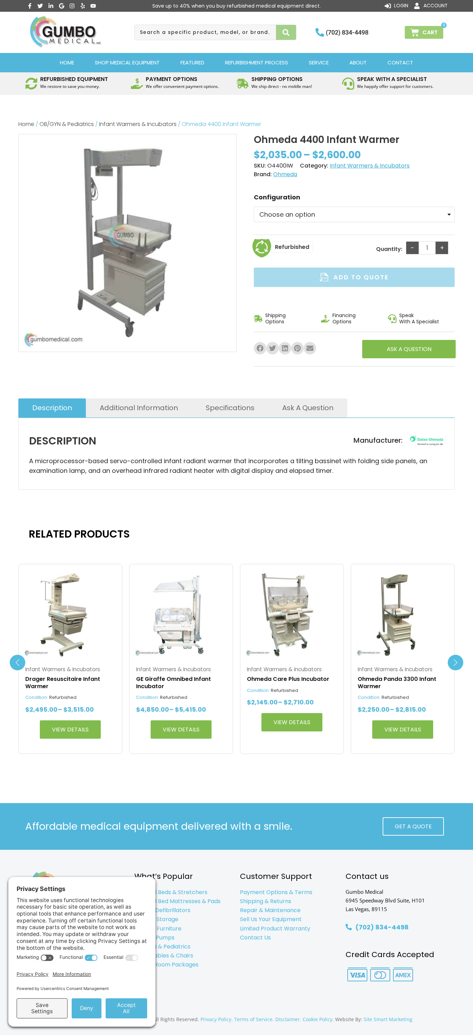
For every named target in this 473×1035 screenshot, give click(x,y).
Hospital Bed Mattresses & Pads (177, 901)
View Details (70, 730)
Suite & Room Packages (166, 965)
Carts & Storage (156, 919)
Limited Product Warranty (275, 929)
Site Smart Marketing (388, 1019)
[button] (260, 348)
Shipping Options (275, 318)
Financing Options (344, 318)
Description (52, 408)
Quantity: (389, 249)
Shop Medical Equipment (127, 62)
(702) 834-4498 (347, 32)
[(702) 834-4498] (319, 32)
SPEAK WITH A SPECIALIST (392, 79)
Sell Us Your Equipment (271, 919)
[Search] (286, 32)
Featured (192, 62)
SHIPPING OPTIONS (277, 79)
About (358, 62)
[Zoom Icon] (127, 243)
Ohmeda (285, 174)
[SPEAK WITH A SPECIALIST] (348, 84)
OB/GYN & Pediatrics (66, 124)
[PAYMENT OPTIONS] (137, 84)
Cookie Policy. (318, 1019)
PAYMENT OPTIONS (171, 79)
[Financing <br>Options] (325, 318)
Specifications (230, 408)
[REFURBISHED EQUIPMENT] (31, 84)
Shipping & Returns (265, 901)
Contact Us (255, 938)
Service (319, 62)
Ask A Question (307, 408)
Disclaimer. (288, 1019)
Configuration (277, 197)
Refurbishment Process (256, 62)
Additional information (139, 408)
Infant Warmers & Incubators (138, 124)
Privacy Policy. (216, 1019)
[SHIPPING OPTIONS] (243, 84)
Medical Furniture (157, 929)
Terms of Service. (254, 1019)
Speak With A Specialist (419, 318)
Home (67, 62)
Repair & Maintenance (270, 910)
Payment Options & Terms (276, 892)
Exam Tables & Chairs (163, 956)
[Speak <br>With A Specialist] (392, 318)
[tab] (52, 407)
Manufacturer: (378, 440)
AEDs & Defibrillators (162, 910)
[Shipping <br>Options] (258, 318)
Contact (400, 62)
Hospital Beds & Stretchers (170, 892)
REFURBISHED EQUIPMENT (74, 79)
